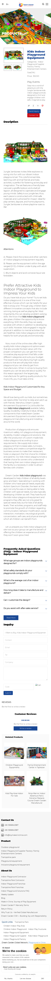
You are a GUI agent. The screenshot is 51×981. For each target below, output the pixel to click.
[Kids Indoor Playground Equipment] (14, 56)
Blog (3, 898)
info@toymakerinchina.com (15, 835)
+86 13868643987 (11, 825)
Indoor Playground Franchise (13, 884)
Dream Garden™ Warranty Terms (15, 905)
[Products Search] (43, 4)
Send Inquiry (34, 111)
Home (5, 39)
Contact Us (33, 115)
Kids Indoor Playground (38, 936)
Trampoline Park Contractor (13, 880)
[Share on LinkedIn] (38, 105)
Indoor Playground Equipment (16, 932)
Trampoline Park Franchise (12, 887)
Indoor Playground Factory (15, 939)
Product (5, 841)
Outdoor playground (10, 847)
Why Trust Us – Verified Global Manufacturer (19, 912)
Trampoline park (8, 857)
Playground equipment (11, 861)
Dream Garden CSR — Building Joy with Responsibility (23, 916)
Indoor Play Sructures (37, 929)
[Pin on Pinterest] (42, 105)
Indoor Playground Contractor (13, 877)
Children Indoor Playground (15, 929)
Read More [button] (11, 618)
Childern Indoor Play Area (14, 926)
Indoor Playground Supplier (15, 936)
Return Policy (6, 909)
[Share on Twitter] (29, 105)
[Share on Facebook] (34, 105)
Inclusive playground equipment (15, 865)
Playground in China (37, 942)
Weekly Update (7, 894)
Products (17, 39)
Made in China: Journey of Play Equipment (18, 902)
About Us (6, 870)
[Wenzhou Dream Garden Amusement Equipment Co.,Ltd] (26, 5)
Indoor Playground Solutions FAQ (15, 891)
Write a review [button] (25, 728)
